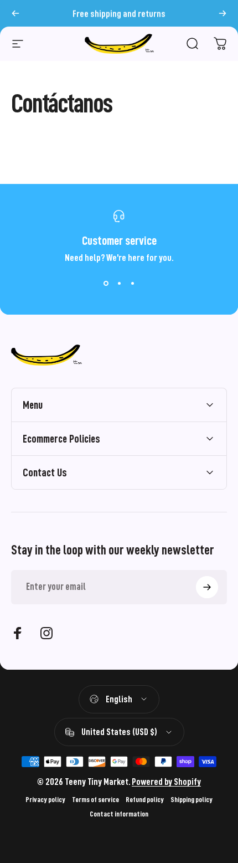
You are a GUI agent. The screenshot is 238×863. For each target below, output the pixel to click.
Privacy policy (45, 799)
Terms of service (95, 799)
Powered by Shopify (166, 782)
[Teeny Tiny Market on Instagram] (46, 633)
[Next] (222, 13)
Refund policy (145, 799)
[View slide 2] (119, 283)
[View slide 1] (105, 283)
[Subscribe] (207, 587)
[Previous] (15, 13)
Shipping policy (191, 799)
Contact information (119, 814)
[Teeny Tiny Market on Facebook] (17, 633)
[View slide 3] (132, 283)
